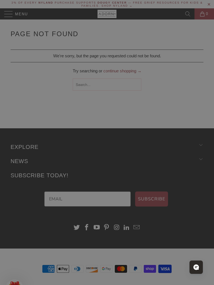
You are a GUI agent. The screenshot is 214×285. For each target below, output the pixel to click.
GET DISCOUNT (56, 187)
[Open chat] (196, 267)
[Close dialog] (202, 89)
